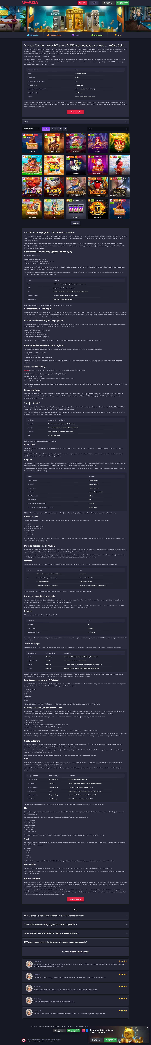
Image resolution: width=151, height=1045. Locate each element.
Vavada (26, 370)
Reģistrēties (82, 3)
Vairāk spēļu (75, 223)
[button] (2, 19)
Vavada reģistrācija (75, 899)
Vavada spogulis (75, 112)
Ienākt (94, 3)
